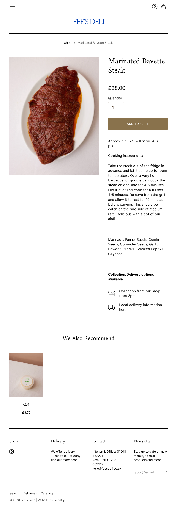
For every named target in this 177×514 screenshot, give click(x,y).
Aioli (26, 405)
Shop (67, 42)
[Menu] (12, 6)
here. (74, 460)
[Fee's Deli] (88, 21)
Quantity (115, 98)
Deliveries (30, 493)
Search (14, 493)
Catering (47, 493)
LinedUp (59, 500)
